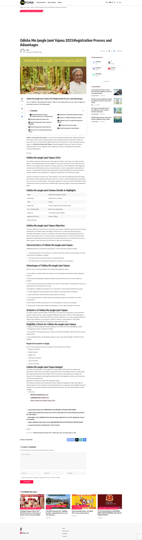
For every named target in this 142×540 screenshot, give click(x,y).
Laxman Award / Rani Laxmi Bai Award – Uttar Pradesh (44, 425)
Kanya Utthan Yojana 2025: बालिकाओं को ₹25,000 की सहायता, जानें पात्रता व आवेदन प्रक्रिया (52, 410)
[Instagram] (112, 2)
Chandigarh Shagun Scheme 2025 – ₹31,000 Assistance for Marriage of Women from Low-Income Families (30, 513)
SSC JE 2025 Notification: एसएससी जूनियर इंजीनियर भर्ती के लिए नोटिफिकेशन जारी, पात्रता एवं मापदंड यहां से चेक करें (109, 513)
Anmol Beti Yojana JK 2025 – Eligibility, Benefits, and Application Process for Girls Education (57, 513)
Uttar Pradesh (77, 508)
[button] (117, 2)
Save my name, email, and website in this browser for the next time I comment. (41, 477)
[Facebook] (106, 2)
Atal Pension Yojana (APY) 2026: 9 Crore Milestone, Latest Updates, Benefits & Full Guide (100, 110)
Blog (92, 105)
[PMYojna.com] (27, 2)
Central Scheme (95, 95)
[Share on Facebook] (107, 51)
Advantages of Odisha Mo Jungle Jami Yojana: (71, 114)
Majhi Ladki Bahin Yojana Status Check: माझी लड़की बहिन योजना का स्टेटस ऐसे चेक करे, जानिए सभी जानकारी (55, 422)
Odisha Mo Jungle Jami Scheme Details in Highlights (40, 123)
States (40, 11)
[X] (108, 2)
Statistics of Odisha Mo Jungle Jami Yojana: (70, 117)
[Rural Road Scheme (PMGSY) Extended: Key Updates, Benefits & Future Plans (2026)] (118, 101)
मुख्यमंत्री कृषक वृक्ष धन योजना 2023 (40, 397)
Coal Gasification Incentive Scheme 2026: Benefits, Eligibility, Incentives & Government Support (101, 91)
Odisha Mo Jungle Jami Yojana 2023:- (39, 119)
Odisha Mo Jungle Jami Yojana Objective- (40, 127)
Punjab (32, 508)
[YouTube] (110, 2)
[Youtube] (114, 69)
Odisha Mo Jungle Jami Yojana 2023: (42, 432)
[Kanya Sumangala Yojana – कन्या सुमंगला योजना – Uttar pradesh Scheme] (84, 501)
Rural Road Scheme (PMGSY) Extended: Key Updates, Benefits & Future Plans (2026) (101, 100)
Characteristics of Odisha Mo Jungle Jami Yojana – (40, 130)
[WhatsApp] (114, 2)
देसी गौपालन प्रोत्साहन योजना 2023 (39, 395)
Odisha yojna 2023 (57, 432)
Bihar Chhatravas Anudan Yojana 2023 (43, 400)
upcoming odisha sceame (69, 432)
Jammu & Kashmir (61, 506)
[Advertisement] (71, 24)
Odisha (33, 11)
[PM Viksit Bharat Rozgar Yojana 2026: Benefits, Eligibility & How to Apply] (118, 120)
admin (27, 50)
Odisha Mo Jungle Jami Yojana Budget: (69, 128)
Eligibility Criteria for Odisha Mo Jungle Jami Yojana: (70, 121)
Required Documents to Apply (69, 125)
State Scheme (25, 11)
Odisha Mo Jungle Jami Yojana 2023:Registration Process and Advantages (41, 115)
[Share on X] (109, 51)
